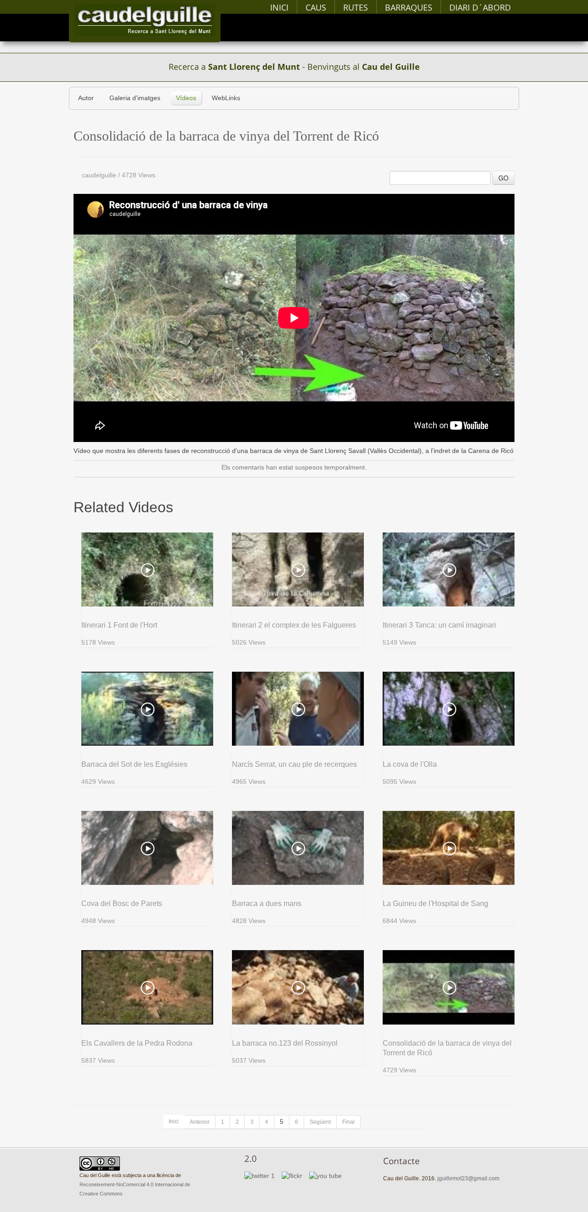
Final (348, 1122)
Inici (279, 7)
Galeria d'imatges (134, 98)
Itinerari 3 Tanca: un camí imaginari (439, 625)
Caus (315, 7)
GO (503, 177)
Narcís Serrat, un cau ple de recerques (294, 764)
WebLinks (226, 98)
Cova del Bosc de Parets (121, 903)
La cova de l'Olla (410, 764)
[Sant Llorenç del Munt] (144, 19)
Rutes (355, 7)
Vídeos (186, 98)
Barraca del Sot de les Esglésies (134, 764)
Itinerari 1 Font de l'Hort (119, 625)
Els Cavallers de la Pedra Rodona (136, 1043)
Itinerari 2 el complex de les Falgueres (294, 625)
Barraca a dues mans (266, 903)
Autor (86, 98)
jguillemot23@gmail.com (468, 1178)
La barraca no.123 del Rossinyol (285, 1043)
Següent (320, 1122)
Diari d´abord (480, 7)
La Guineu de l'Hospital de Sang (435, 903)
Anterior (199, 1122)
